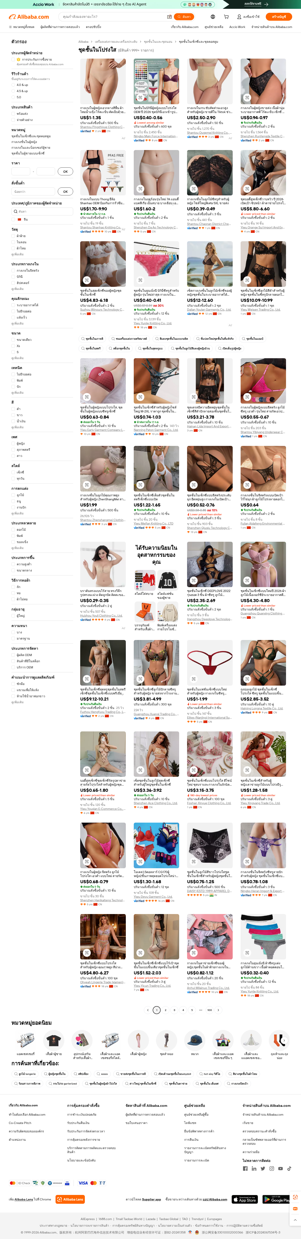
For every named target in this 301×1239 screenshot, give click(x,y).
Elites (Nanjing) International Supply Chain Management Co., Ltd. (210, 717)
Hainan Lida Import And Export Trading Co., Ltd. (210, 426)
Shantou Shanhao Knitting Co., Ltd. (103, 227)
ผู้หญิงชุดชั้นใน (56, 1074)
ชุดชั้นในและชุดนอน (158, 41)
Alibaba (83, 41)
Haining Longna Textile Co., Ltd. (262, 708)
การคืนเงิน (191, 1139)
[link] (295, 1197)
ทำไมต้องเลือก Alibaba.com (27, 1114)
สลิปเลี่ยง (83, 1074)
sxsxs (104, 1074)
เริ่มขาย (248, 1123)
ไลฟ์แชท (190, 1123)
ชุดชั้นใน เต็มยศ (209, 1083)
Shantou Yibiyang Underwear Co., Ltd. (263, 432)
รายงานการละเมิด (196, 1160)
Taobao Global (168, 1219)
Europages (214, 1219)
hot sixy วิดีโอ (212, 1074)
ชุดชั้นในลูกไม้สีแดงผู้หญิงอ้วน (192, 348)
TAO (185, 1219)
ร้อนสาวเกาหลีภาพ (29, 1083)
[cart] (227, 17)
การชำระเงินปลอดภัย (81, 1114)
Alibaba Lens (24, 1199)
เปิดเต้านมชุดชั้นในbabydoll (174, 1074)
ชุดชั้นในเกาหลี (94, 338)
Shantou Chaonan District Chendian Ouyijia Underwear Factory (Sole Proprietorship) (210, 224)
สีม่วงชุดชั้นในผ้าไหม (245, 1074)
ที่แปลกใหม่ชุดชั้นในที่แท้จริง (217, 338)
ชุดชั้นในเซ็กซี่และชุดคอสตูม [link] (198, 41)
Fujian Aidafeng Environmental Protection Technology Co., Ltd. (263, 523)
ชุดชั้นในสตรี (93, 348)
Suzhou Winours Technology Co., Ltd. (103, 309)
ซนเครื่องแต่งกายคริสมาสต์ (131, 338)
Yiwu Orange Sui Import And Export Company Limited (263, 227)
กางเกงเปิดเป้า (239, 1083)
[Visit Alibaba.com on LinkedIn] (254, 1168)
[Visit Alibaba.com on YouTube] (280, 1168)
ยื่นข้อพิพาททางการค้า (199, 1131)
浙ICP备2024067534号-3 (263, 1232)
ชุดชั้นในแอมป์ (254, 338)
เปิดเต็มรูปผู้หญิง (232, 348)
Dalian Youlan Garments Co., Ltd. (209, 309)
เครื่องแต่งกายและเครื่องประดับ (116, 41)
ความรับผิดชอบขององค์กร (26, 1131)
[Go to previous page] (148, 1010)
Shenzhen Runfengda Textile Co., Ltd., (263, 136)
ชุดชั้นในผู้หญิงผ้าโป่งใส (103, 1083)
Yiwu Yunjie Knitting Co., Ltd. (153, 323)
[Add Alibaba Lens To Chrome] (70, 1199)
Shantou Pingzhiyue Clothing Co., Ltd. (103, 127)
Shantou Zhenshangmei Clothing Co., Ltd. (103, 520)
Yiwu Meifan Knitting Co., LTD (153, 523)
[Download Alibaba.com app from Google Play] (277, 1199)
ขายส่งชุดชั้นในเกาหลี (133, 1074)
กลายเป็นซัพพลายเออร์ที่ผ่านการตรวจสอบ (264, 1141)
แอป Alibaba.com (215, 1199)
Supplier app (151, 1199)
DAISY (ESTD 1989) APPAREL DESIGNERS (210, 891)
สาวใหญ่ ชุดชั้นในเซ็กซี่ (143, 1083)
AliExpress (88, 1219)
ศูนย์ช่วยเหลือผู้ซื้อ (196, 1114)
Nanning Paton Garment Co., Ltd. (156, 430)
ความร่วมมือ (251, 1152)
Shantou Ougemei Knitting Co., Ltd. (210, 132)
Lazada (150, 1219)
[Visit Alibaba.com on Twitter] (263, 1168)
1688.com (105, 1219)
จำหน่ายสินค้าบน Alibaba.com (263, 1114)
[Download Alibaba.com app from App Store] (245, 1199)
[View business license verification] (190, 1232)
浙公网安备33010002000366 (222, 1232)
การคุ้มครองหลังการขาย (83, 1139)
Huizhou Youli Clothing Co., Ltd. (101, 615)
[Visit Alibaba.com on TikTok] (289, 1168)
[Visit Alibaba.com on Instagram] (271, 1168)
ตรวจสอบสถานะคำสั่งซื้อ (259, 1131)
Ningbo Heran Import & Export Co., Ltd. (263, 891)
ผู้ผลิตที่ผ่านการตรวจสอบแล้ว (145, 1114)
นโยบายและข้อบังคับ (81, 1160)
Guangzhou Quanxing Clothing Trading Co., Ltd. (263, 613)
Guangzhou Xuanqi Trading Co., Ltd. (156, 714)
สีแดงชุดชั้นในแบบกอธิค (174, 338)
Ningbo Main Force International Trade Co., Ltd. (156, 136)
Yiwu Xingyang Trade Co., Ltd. (260, 803)
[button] (169, 16)
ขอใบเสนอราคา (136, 1123)
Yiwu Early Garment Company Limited (103, 430)
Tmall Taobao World (129, 1219)
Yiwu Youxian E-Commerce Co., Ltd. (103, 809)
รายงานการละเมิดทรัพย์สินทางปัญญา (205, 1150)
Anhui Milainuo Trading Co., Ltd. (208, 988)
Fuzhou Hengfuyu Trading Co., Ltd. (103, 712)
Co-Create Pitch (20, 1123)
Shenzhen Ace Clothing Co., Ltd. (156, 803)
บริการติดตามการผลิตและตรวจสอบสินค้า (91, 1150)
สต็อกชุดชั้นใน (121, 348)
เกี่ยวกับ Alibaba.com (23, 1105)
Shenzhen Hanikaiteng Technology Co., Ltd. (103, 900)
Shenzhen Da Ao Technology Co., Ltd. (156, 227)
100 (209, 1010)
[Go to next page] (218, 1010)
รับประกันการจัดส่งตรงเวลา (86, 1131)
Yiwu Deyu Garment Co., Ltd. (153, 896)
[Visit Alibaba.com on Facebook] (245, 1168)
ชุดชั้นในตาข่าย (178, 1083)
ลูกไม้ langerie (27, 1074)
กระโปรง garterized (65, 1083)
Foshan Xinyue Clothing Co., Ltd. (209, 803)
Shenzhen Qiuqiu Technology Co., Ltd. (210, 528)
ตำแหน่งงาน (17, 1139)
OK (65, 171)
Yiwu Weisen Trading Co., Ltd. (261, 309)
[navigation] (42, 526)
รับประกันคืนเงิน (78, 1123)
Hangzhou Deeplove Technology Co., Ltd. (210, 619)
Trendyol (197, 1219)
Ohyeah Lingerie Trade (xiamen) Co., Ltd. (103, 982)
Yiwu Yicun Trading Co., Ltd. (152, 985)
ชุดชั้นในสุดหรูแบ (153, 348)
